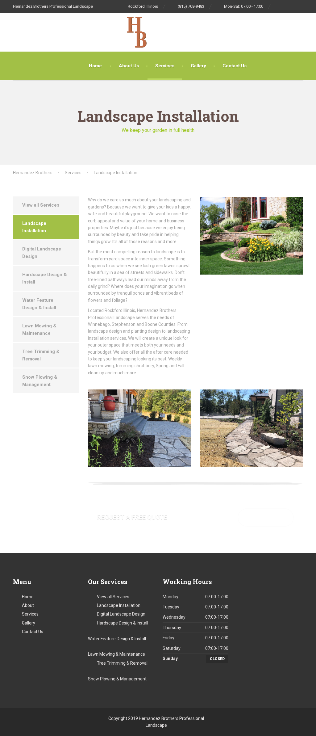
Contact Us (234, 66)
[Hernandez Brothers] (23, 32)
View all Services (40, 205)
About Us (129, 66)
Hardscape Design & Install (44, 278)
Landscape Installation (34, 227)
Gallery (198, 66)
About (28, 605)
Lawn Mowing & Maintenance (39, 329)
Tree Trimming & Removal (41, 355)
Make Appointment (265, 517)
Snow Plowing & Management (39, 380)
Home (95, 66)
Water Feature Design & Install (39, 303)
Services (164, 66)
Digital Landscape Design (41, 252)
